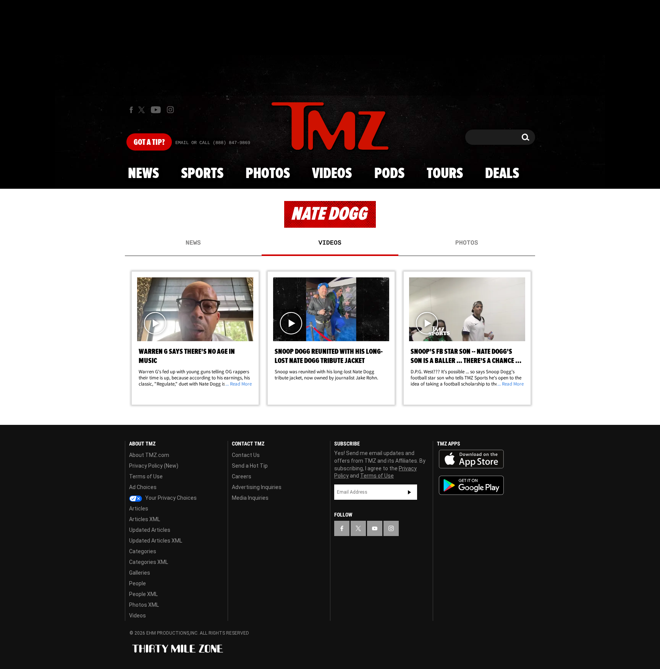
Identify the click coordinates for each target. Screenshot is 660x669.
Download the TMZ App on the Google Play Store (471, 485)
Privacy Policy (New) (153, 466)
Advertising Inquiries (256, 487)
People (137, 583)
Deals (502, 174)
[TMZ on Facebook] (131, 110)
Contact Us (246, 455)
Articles (138, 508)
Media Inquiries (250, 498)
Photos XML (144, 605)
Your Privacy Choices (170, 498)
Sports (202, 174)
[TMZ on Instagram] (170, 110)
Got (149, 142)
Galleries (139, 573)
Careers (241, 476)
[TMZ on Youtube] (156, 109)
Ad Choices (143, 487)
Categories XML (148, 562)
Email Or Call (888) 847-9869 (212, 143)
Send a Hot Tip (250, 466)
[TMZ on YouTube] (374, 528)
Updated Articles (149, 530)
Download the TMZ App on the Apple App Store (471, 459)
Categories (142, 551)
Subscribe (409, 492)
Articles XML (144, 519)
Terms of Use (146, 476)
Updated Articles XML (155, 541)
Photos (268, 174)
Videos (332, 174)
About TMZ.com (149, 455)
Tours (445, 174)
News (143, 174)
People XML (143, 594)
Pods (389, 174)
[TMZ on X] (143, 110)
